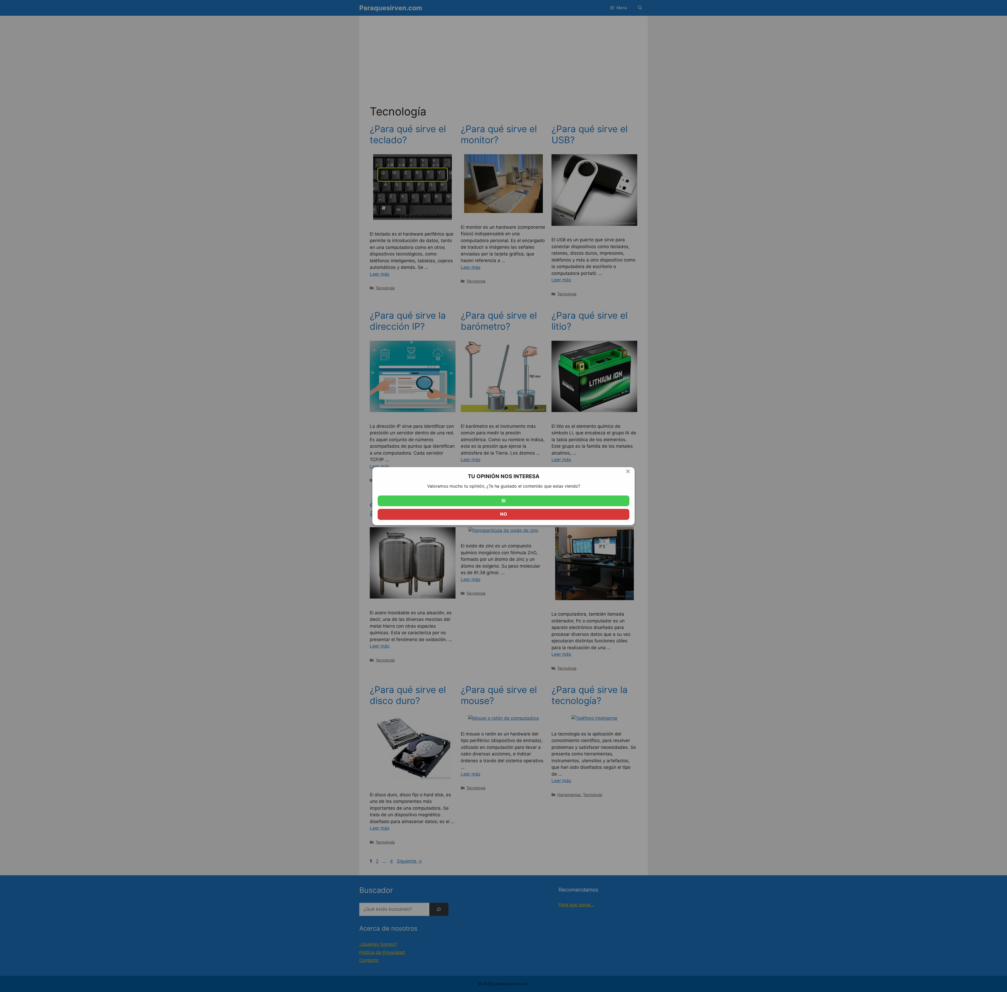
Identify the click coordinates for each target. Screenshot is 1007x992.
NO (503, 514)
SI (503, 500)
